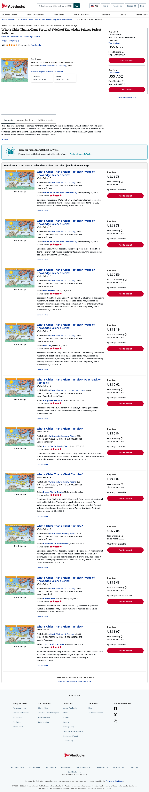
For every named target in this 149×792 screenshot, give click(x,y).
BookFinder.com (74, 773)
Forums (66, 722)
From (39, 78)
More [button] (6, 139)
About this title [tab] (25, 119)
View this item (114, 43)
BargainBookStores (53, 400)
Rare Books (59, 14)
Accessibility (68, 741)
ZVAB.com (134, 767)
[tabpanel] (52, 132)
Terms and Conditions (114, 781)
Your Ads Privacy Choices (73, 731)
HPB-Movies (49, 290)
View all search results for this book (74, 681)
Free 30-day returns (127, 97)
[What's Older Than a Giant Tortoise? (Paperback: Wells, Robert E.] (19, 396)
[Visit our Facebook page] (115, 709)
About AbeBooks (70, 708)
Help (142, 6)
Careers (66, 717)
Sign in (105, 6)
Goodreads (36, 45)
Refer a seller (43, 722)
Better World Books (53, 492)
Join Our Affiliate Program (48, 713)
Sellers (123, 14)
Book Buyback (44, 717)
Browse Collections (35, 14)
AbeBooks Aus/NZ (84, 767)
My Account (117, 6)
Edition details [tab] (45, 119)
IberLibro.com (118, 767)
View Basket (18, 727)
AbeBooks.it (66, 767)
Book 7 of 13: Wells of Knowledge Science (20, 36)
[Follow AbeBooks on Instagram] (115, 722)
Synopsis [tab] (8, 119)
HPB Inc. (47, 345)
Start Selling (142, 14)
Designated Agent (70, 736)
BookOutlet (49, 598)
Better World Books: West (56, 446)
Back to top (74, 695)
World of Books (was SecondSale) (60, 192)
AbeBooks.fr (51, 767)
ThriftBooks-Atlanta (53, 644)
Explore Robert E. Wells (81, 154)
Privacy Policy (68, 727)
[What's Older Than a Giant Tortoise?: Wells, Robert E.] (19, 445)
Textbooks (105, 14)
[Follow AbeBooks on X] (115, 715)
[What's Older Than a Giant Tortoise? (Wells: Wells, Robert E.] (19, 188)
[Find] (76, 5)
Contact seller (42, 211)
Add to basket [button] (126, 60)
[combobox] (55, 5)
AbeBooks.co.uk (17, 767)
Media (65, 713)
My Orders (17, 722)
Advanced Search (9, 14)
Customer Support (95, 713)
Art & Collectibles (82, 14)
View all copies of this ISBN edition (47, 71)
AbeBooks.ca (102, 767)
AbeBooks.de (34, 767)
